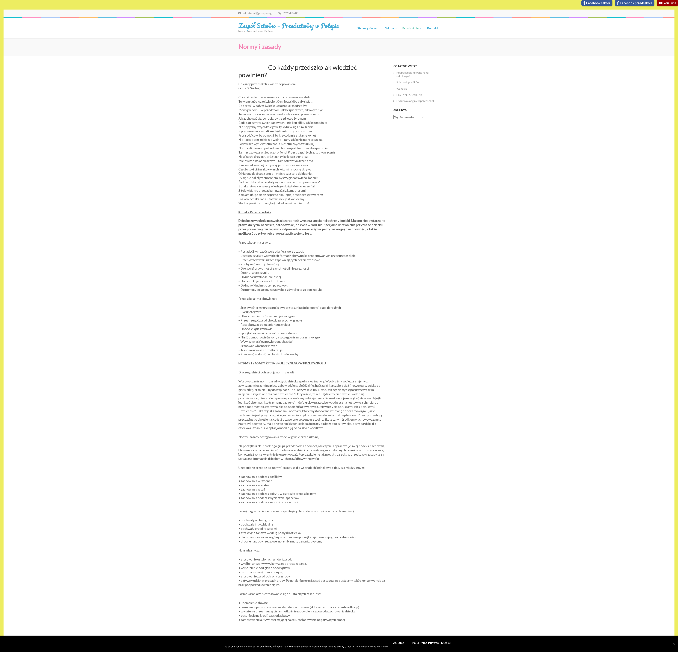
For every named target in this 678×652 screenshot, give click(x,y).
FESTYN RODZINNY (409, 94)
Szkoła (389, 28)
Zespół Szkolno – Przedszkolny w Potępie (288, 25)
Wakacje (401, 88)
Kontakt (432, 28)
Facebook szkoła (598, 3)
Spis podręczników (407, 82)
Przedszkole (410, 28)
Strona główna (367, 28)
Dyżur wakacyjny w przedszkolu (415, 100)
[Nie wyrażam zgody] (673, 643)
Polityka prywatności (431, 642)
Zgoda (399, 642)
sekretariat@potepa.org (257, 13)
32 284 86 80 (290, 13)
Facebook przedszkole (636, 3)
